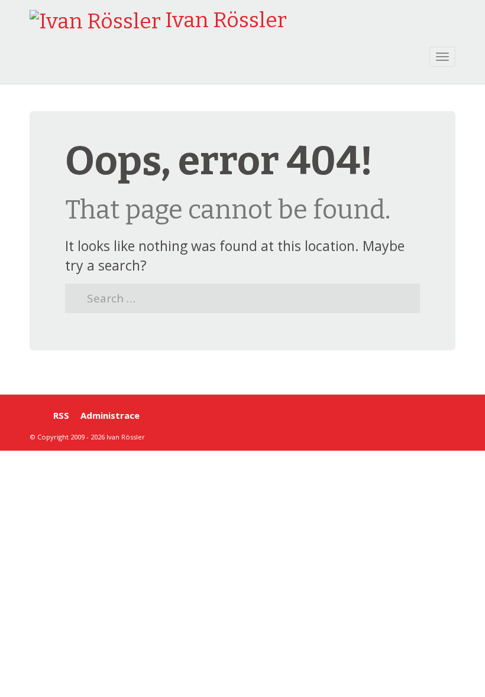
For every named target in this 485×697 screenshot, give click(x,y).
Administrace (110, 415)
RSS (61, 415)
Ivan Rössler (224, 20)
